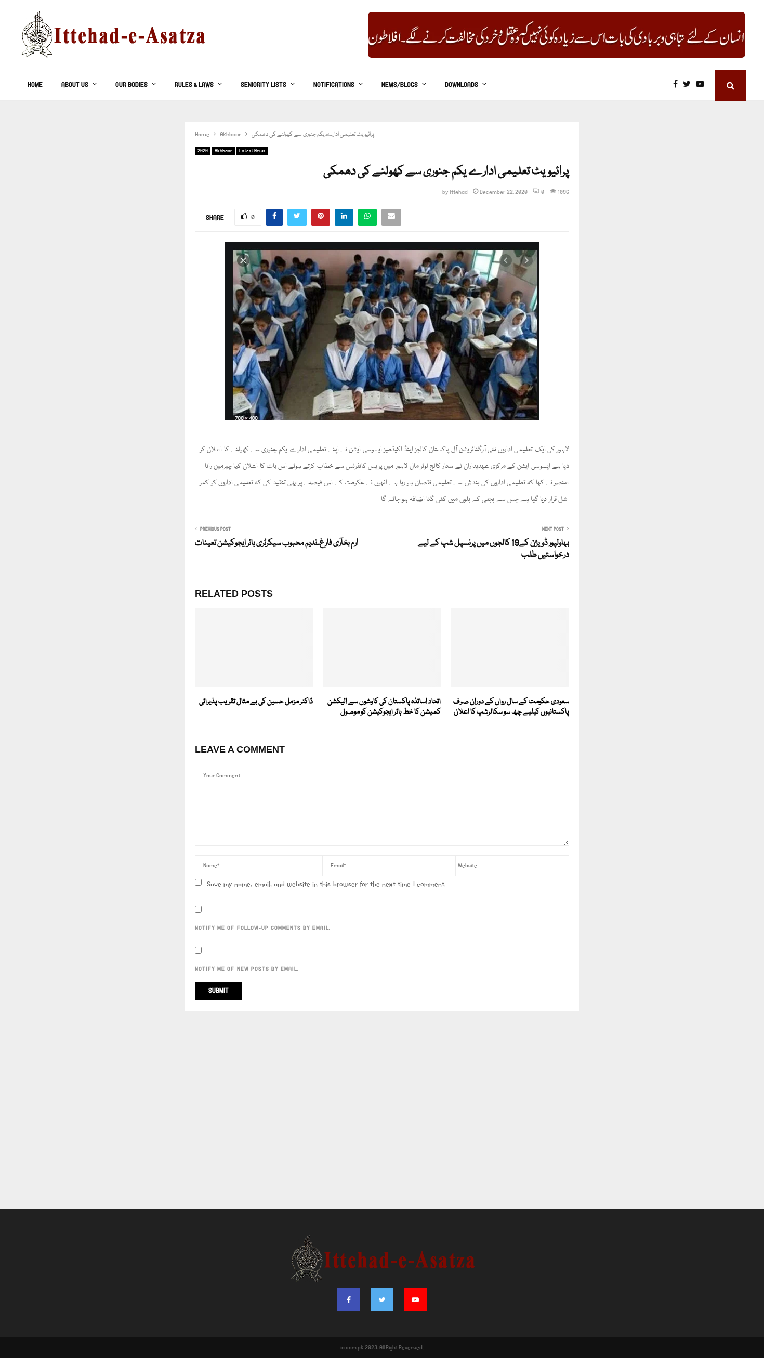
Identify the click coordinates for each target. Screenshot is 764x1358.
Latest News (252, 150)
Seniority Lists (263, 85)
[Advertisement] (382, 1115)
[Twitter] (689, 85)
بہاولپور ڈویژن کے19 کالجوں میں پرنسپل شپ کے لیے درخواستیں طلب (493, 549)
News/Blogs (399, 85)
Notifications (333, 85)
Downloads (461, 85)
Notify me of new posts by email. (247, 969)
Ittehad (459, 192)
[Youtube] (702, 85)
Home (35, 85)
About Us (74, 85)
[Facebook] (678, 85)
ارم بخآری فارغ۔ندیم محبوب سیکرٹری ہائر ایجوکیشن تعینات (276, 543)
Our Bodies (131, 85)
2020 (202, 150)
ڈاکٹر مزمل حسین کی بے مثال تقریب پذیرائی (256, 701)
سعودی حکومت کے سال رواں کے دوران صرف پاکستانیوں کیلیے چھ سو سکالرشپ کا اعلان (511, 707)
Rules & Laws (194, 85)
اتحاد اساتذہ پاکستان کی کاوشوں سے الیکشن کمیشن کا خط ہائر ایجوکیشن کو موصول (384, 707)
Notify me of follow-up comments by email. (263, 928)
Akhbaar (223, 150)
